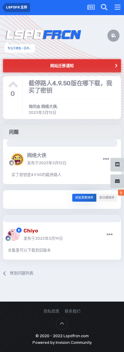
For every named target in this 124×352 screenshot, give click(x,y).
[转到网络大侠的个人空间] (17, 159)
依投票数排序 (84, 198)
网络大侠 (49, 106)
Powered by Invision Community (62, 342)
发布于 (47, 163)
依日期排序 (106, 198)
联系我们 (72, 311)
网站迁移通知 (62, 65)
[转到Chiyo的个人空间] (14, 235)
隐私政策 (51, 311)
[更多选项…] (106, 159)
